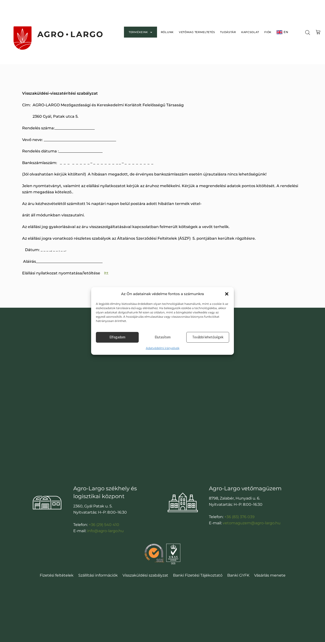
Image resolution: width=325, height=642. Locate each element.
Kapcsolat (250, 32)
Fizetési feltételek (57, 575)
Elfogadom (117, 337)
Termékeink (138, 32)
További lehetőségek (207, 337)
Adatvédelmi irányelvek (162, 348)
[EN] (279, 32)
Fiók (267, 32)
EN (286, 32)
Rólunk (167, 32)
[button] (226, 294)
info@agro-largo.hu (105, 531)
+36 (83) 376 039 (239, 517)
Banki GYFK (238, 575)
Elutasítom (163, 337)
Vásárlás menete (270, 575)
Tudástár (228, 32)
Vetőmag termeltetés (197, 32)
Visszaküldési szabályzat (145, 575)
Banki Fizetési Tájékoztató (197, 575)
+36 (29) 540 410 (104, 524)
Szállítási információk (98, 575)
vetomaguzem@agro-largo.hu (252, 523)
